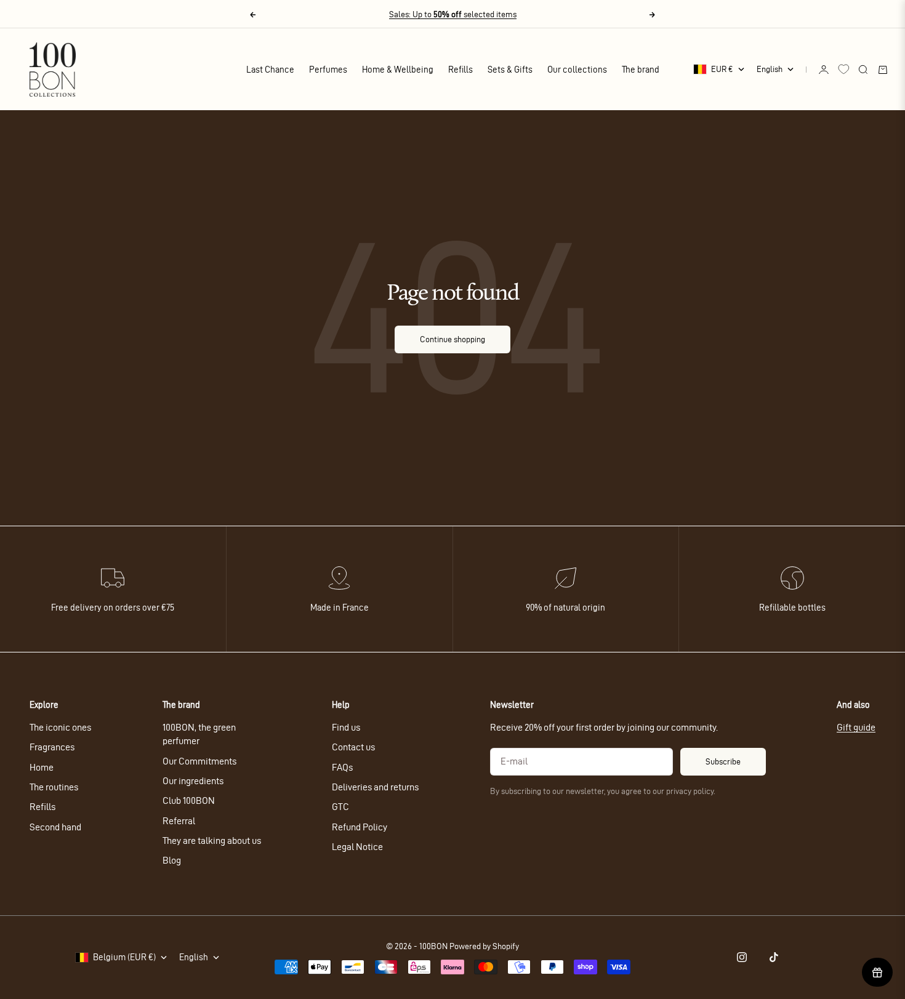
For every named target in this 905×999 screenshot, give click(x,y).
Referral (179, 821)
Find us (346, 727)
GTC (340, 806)
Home (42, 767)
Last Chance (270, 69)
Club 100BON (189, 800)
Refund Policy (359, 827)
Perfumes (328, 69)
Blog (172, 860)
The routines (54, 787)
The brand (640, 69)
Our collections (577, 69)
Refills (460, 69)
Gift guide (856, 727)
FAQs (342, 767)
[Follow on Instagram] (742, 957)
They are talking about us (212, 840)
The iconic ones (60, 727)
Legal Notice (357, 846)
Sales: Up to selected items (453, 14)
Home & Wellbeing (397, 69)
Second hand (55, 827)
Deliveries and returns (375, 787)
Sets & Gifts (510, 69)
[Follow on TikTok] (774, 957)
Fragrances (52, 747)
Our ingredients (193, 781)
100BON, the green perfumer (199, 734)
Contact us (353, 747)
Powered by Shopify (484, 946)
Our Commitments (199, 761)
